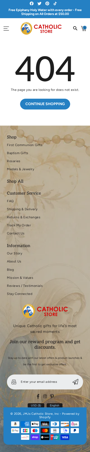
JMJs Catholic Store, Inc (41, 413)
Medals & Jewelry (20, 169)
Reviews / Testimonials (25, 286)
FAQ (10, 201)
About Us (14, 261)
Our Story (14, 253)
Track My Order (19, 225)
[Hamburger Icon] (6, 28)
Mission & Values (20, 278)
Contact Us (16, 233)
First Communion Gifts (25, 145)
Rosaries (14, 161)
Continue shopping (45, 104)
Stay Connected (19, 294)
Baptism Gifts (17, 153)
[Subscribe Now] (75, 382)
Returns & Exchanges (23, 217)
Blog (10, 270)
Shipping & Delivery (22, 209)
